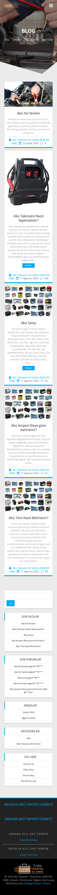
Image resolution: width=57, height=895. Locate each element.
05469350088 (28, 840)
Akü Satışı (28, 322)
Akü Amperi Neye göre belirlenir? (28, 427)
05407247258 (28, 854)
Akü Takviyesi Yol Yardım (29, 743)
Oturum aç (28, 763)
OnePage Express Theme (36, 883)
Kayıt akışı (28, 769)
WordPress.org (28, 780)
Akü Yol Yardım (28, 113)
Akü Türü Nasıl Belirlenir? (28, 517)
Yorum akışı (28, 775)
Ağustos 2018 (28, 718)
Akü (28, 738)
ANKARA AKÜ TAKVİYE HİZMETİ (28, 818)
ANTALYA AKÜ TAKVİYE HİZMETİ (28, 804)
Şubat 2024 (28, 712)
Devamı (28, 265)
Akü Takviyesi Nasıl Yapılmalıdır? (29, 218)
